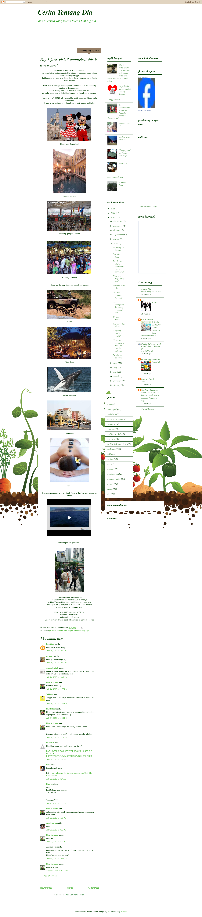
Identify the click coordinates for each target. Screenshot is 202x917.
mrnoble (49, 656)
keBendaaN (112, 448)
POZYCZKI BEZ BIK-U (82, 756)
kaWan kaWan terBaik (117, 444)
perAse (110, 483)
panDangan (68, 630)
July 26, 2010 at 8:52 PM (56, 830)
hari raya (111, 439)
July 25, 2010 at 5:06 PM (56, 818)
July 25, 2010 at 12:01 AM (56, 738)
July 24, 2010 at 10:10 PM (56, 651)
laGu (109, 453)
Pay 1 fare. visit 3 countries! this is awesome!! (118, 266)
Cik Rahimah (147, 319)
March (116, 376)
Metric (154, 302)
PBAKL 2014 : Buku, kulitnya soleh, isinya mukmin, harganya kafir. (150, 396)
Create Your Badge (144, 110)
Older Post (93, 888)
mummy (110, 468)
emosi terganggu (114, 419)
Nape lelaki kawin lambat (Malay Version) (125, 90)
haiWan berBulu (114, 434)
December (118, 221)
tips (87, 630)
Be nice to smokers (117, 356)
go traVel (52, 630)
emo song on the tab (118, 248)
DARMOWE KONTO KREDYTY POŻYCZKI (64, 751)
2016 (113, 208)
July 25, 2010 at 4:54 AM (56, 779)
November (118, 225)
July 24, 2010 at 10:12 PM (56, 663)
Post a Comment (50, 876)
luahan (60, 630)
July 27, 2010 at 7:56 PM (56, 842)
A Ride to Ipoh (123, 183)
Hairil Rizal (51, 709)
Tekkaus (49, 694)
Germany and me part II (117, 333)
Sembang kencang (149, 390)
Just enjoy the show (119, 325)
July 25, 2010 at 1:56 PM (56, 803)
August (116, 238)
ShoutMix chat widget (147, 206)
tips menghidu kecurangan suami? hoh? (118, 307)
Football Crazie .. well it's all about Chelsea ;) (151, 346)
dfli (109, 912)
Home (70, 888)
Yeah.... (144, 381)
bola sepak (112, 409)
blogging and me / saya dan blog (124, 153)
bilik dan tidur (117, 255)
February (117, 380)
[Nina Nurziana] (146, 106)
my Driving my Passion (151, 291)
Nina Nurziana (52, 682)
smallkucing (51, 823)
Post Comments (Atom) (75, 895)
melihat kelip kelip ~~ (124, 138)
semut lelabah (52, 668)
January (117, 385)
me (108, 463)
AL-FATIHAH (147, 351)
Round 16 (156, 361)
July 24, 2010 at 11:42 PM (56, 704)
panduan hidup (79, 630)
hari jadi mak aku (115, 176)
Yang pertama (113, 99)
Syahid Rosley (147, 409)
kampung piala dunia (151, 359)
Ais (142, 299)
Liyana (49, 784)
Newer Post (46, 888)
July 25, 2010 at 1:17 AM (56, 760)
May (115, 367)
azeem (110, 404)
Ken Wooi (50, 644)
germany (111, 424)
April (115, 371)
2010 (113, 217)
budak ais (111, 414)
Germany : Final (117, 318)
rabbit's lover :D (124, 125)
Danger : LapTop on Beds (118, 278)
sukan (110, 488)
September (118, 234)
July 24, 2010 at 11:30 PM (56, 689)
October (117, 230)
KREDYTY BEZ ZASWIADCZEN (59, 756)
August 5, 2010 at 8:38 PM (57, 871)
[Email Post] (81, 628)
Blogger (124, 912)
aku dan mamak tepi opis (117, 295)
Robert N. (50, 743)
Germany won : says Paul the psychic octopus (118, 345)
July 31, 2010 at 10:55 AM (56, 859)
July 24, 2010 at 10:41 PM (56, 677)
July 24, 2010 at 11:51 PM (56, 718)
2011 (113, 212)
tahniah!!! (123, 163)
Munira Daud (147, 379)
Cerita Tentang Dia (65, 12)
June (115, 362)
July (115, 243)
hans (48, 765)
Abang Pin (146, 288)
